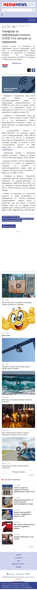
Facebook (21, 574)
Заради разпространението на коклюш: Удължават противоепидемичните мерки (23, 502)
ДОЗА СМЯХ (6, 335)
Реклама (18, 567)
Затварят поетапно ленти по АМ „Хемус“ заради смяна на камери (16, 368)
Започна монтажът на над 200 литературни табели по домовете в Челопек (17, 303)
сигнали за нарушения (9, 218)
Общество (21, 26)
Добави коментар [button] (8, 226)
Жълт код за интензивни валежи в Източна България (17, 401)
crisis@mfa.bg (7, 149)
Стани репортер (19, 564)
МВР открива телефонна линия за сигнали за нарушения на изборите (24, 526)
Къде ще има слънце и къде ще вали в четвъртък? (15, 467)
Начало (18, 555)
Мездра (4, 27)
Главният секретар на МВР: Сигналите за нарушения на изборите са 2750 (22, 514)
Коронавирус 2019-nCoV (26, 218)
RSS (28, 574)
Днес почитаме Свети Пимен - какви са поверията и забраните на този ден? (15, 434)
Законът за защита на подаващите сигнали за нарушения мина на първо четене (24, 489)
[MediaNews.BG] (18, 4)
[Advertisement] (18, 251)
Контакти (11, 574)
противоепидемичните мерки (11, 220)
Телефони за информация (10, 217)
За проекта (18, 558)
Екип (18, 561)
